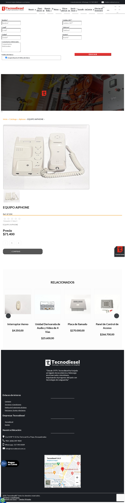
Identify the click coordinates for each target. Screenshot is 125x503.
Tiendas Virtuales (25, 499)
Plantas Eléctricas (40, 9)
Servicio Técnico (74, 9)
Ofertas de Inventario (98, 9)
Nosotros (32, 9)
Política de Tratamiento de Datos (16, 407)
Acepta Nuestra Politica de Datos (18, 58)
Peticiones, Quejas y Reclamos (15, 410)
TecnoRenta (82, 9)
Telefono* (65, 27)
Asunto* (65, 34)
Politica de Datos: (7, 55)
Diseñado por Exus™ (10, 499)
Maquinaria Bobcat (49, 9)
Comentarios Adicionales (10, 42)
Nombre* (5, 20)
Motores (57, 9)
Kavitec (7, 425)
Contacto (90, 9)
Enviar (93, 54)
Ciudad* (4, 34)
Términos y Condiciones (13, 404)
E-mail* (4, 27)
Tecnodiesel (9, 422)
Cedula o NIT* (67, 20)
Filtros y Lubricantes (65, 9)
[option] (62, 157)
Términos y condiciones (11, 497)
